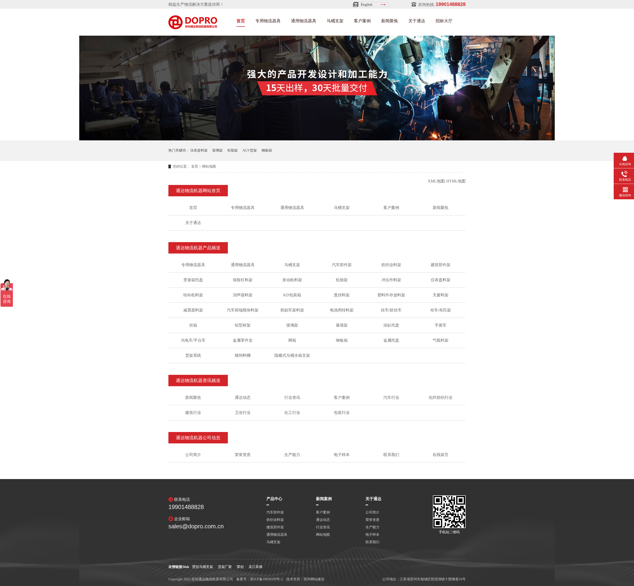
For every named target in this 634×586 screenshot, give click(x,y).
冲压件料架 (391, 280)
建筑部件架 (440, 265)
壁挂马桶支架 (202, 567)
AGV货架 (249, 150)
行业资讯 (292, 397)
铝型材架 (243, 325)
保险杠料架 (243, 280)
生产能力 (292, 455)
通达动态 (243, 397)
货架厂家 (225, 567)
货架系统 (193, 355)
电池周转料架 (342, 310)
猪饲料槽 (243, 355)
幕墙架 (342, 325)
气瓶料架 (441, 340)
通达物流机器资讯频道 (198, 380)
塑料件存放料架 (391, 295)
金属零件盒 (243, 340)
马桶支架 (335, 21)
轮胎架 (232, 150)
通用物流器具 (303, 21)
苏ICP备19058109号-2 (266, 579)
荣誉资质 (243, 455)
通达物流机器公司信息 (198, 437)
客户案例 (362, 21)
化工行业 (292, 412)
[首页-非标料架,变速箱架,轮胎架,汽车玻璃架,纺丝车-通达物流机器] (192, 27)
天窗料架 (441, 295)
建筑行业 (193, 412)
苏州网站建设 (314, 579)
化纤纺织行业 (440, 397)
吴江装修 (256, 567)
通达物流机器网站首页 (198, 190)
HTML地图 (456, 181)
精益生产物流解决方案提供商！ (196, 4)
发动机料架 (292, 280)
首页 (241, 21)
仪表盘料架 (199, 150)
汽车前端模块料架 (243, 310)
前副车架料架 (292, 310)
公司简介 (193, 455)
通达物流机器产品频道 (198, 247)
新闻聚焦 (389, 21)
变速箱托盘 (193, 280)
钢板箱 (267, 150)
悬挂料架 (342, 295)
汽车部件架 (342, 265)
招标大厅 (444, 21)
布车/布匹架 (440, 310)
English (366, 4)
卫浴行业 (243, 412)
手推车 (441, 325)
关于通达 (416, 21)
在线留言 (441, 455)
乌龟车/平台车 (193, 340)
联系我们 (391, 455)
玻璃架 (217, 150)
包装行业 (342, 412)
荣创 (240, 567)
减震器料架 (193, 310)
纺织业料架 (391, 265)
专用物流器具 (268, 21)
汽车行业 (391, 397)
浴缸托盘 (391, 325)
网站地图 (209, 166)
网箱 (292, 340)
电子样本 (342, 455)
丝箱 (193, 325)
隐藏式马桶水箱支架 (292, 355)
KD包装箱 (292, 295)
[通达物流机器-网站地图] (317, 139)
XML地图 (436, 181)
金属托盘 (391, 340)
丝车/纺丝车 (391, 310)
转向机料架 (193, 295)
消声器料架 (243, 295)
